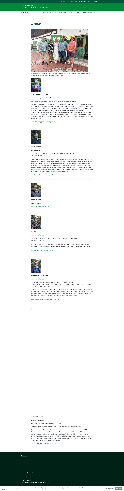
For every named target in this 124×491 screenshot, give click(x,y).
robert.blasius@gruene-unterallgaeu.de (42, 175)
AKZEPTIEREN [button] (118, 488)
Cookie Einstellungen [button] (109, 488)
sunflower (32, 482)
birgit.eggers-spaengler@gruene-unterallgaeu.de (45, 300)
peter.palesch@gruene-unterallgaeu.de (42, 206)
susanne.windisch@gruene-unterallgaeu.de (43, 443)
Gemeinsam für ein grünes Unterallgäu (35, 8)
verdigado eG (46, 482)
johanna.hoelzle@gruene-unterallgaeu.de (43, 122)
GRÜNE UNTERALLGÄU (29, 6)
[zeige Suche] (100, 1)
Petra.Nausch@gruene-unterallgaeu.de (42, 250)
